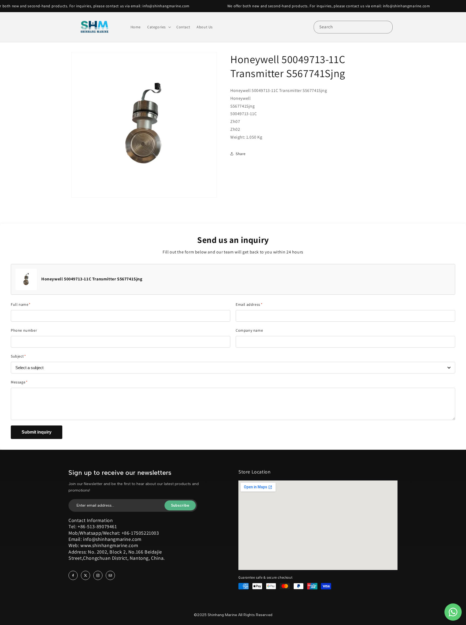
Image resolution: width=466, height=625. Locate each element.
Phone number (24, 330)
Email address (249, 304)
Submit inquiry (37, 432)
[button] (158, 27)
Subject (18, 356)
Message (19, 382)
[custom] (73, 575)
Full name (21, 304)
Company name (249, 330)
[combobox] (353, 27)
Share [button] (241, 153)
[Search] (386, 27)
